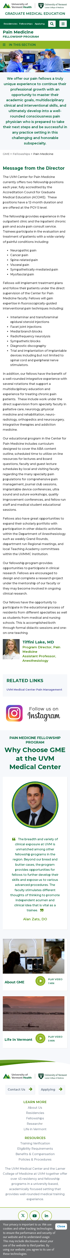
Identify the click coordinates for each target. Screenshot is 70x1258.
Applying (40, 23)
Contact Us (16, 1089)
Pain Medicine (18, 32)
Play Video (55, 979)
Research (34, 1124)
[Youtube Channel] (34, 1216)
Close (61, 1226)
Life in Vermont (35, 1129)
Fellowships (26, 23)
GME (6, 154)
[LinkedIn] (46, 1216)
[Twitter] (23, 1216)
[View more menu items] (63, 24)
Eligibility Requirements (35, 1148)
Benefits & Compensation (35, 1154)
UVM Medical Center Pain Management (34, 689)
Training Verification (35, 1143)
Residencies (10, 23)
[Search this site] (52, 24)
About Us (35, 1107)
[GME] (35, 1076)
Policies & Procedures (35, 1159)
